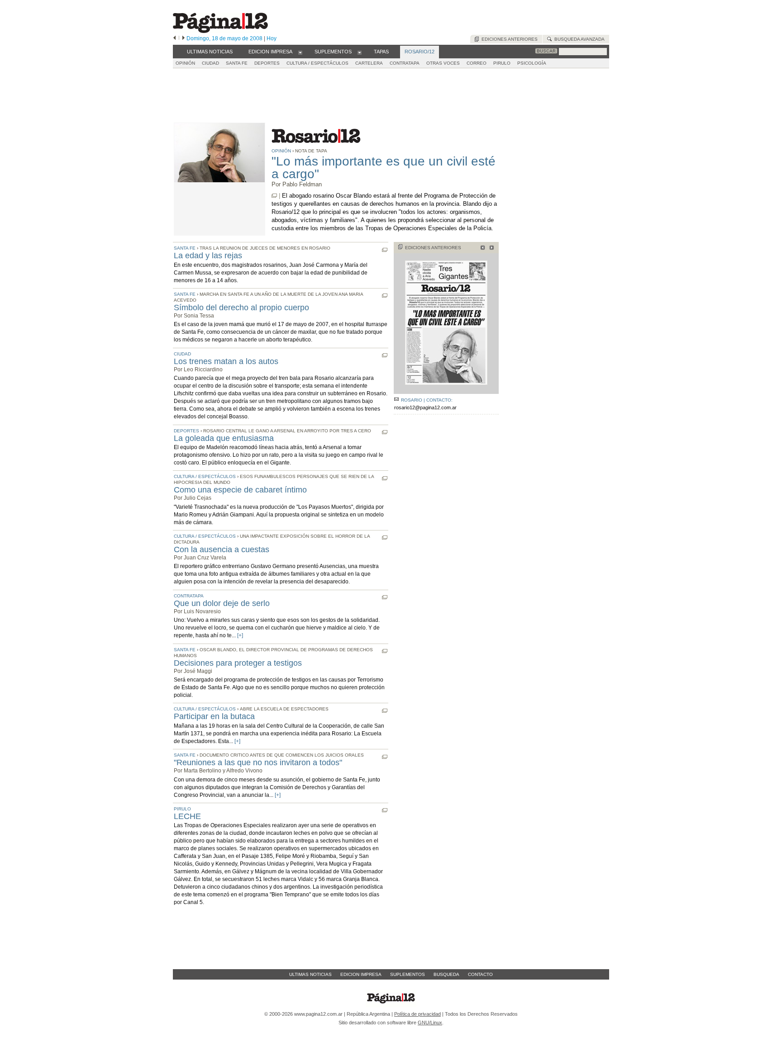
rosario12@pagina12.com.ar (425, 407)
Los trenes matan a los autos (226, 361)
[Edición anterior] (174, 38)
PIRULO (501, 63)
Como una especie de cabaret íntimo (240, 489)
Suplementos (407, 974)
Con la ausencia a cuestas (221, 549)
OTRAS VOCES (443, 63)
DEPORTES (267, 63)
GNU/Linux (430, 1022)
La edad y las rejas (208, 255)
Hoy (272, 38)
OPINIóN (185, 63)
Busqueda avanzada (578, 39)
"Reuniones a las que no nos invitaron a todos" (258, 762)
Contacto (480, 974)
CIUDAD (210, 63)
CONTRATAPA (405, 63)
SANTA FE (237, 63)
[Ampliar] (446, 390)
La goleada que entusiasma (224, 438)
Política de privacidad (417, 1014)
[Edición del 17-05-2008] (481, 248)
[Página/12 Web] (220, 31)
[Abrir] (300, 52)
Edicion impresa (360, 974)
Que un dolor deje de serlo (222, 603)
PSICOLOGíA (531, 63)
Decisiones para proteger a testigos (238, 663)
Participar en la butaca (214, 716)
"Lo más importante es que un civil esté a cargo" (384, 167)
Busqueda (446, 974)
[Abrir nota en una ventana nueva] (274, 195)
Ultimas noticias (310, 974)
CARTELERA (369, 63)
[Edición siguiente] (183, 38)
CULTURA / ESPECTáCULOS (317, 63)
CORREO (476, 63)
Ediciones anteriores (508, 39)
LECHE (187, 816)
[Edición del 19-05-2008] (490, 248)
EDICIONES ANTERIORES (433, 247)
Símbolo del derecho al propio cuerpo (241, 307)
